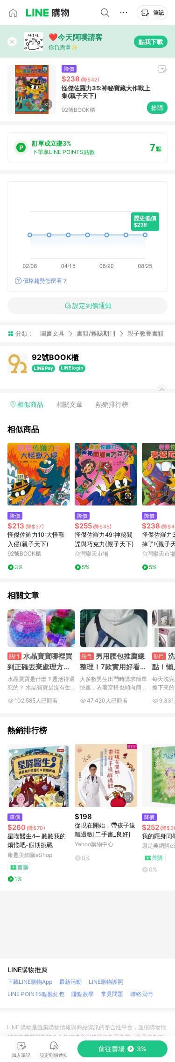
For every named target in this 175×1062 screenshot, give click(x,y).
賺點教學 (82, 993)
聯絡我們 (141, 993)
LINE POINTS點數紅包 (35, 993)
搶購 (157, 107)
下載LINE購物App (29, 981)
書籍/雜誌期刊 (96, 333)
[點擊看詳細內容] (38, 474)
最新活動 (70, 981)
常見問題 (112, 993)
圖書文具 (52, 333)
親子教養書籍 (145, 333)
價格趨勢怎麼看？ (45, 280)
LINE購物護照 (106, 981)
